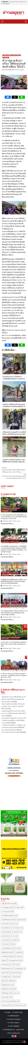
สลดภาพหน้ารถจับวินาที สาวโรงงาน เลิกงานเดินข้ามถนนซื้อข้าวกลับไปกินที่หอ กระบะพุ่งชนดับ (14, 720)
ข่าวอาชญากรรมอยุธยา (15, 55)
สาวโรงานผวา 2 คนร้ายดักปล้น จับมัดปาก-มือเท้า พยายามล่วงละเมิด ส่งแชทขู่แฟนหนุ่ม (14, 644)
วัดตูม (4, 960)
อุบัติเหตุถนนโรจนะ (8, 985)
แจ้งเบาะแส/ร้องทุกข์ (13, 1033)
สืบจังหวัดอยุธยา (7, 968)
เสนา (16, 993)
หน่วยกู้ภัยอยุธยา (20, 968)
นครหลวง (5, 936)
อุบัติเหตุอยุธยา (7, 993)
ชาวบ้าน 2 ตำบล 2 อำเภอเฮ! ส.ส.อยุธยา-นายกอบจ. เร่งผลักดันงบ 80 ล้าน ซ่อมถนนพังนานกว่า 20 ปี (14, 675)
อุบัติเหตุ (12, 980)
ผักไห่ (12, 944)
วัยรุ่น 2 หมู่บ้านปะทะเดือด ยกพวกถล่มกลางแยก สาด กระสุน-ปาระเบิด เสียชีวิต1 (13, 706)
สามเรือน (5, 964)
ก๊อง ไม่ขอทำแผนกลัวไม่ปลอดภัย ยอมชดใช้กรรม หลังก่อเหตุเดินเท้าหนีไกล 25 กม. (14, 476)
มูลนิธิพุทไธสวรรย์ (7, 952)
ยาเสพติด (19, 952)
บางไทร (5, 944)
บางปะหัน (5, 940)
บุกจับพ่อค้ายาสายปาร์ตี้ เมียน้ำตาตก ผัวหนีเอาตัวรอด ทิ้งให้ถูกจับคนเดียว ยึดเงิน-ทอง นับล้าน (14, 699)
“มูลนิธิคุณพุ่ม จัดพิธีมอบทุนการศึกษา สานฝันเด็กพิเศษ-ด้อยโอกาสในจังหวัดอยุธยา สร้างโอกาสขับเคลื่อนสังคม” (14, 581)
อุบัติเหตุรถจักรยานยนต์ (9, 989)
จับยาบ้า (14, 923)
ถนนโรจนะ (18, 932)
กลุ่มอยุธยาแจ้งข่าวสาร (9, 903)
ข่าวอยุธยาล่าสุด (22, 1)
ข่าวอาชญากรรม (12, 1)
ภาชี (18, 948)
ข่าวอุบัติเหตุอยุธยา (5, 3)
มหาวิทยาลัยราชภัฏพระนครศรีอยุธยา (17, 604)
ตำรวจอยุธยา (17, 927)
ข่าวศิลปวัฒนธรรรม (15, 601)
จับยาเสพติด (6, 927)
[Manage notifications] (24, 1041)
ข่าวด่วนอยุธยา (7, 907)
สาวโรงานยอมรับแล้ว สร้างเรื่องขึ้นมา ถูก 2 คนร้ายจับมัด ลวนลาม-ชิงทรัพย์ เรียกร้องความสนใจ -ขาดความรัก (14, 516)
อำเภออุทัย (5, 976)
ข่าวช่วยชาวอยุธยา (6, 539)
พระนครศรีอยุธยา (8, 948)
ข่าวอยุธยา (19, 907)
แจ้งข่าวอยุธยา (7, 997)
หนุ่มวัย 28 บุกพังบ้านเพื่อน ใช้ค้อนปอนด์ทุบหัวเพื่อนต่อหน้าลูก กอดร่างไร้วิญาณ (13, 470)
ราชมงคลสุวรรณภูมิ (14, 542)
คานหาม (5, 923)
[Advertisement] (14, 38)
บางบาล (14, 936)
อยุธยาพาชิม (20, 1029)
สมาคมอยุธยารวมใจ (15, 960)
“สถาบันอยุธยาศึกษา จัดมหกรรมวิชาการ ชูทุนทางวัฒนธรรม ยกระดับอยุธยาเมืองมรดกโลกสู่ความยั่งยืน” (14, 612)
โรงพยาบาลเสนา (20, 1005)
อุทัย (4, 980)
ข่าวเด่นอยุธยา (6, 57)
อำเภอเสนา (16, 976)
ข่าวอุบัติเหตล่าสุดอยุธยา (9, 915)
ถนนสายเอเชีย (6, 932)
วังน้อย (19, 956)
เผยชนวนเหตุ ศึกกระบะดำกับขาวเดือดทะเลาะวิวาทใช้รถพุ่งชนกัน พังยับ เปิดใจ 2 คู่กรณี (14, 713)
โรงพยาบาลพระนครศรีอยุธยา (10, 1001)
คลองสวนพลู (21, 919)
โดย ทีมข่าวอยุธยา (19, 69)
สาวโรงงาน (15, 964)
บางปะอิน (15, 940)
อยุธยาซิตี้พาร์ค (5, 606)
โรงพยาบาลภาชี (7, 1005)
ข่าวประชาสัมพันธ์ (15, 539)
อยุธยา (5, 972)
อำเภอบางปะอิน (16, 972)
